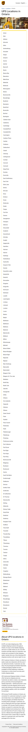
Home (3, 8)
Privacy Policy (8, 724)
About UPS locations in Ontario (13, 638)
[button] (21, 3)
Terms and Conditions (17, 724)
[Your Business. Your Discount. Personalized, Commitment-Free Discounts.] (14, 632)
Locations (8, 8)
